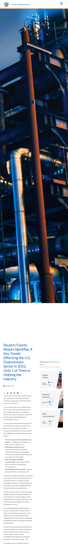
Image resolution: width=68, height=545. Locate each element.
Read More (44, 383)
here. (26, 539)
